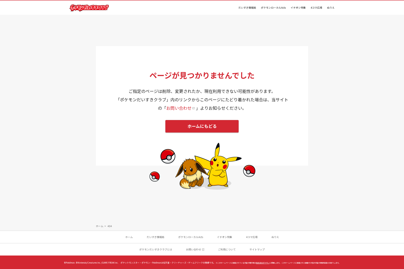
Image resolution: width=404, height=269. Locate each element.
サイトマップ (257, 249)
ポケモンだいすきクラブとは (155, 249)
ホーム (99, 226)
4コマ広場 (316, 7)
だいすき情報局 (247, 7)
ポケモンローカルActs (273, 7)
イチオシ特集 (298, 7)
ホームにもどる (202, 126)
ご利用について (227, 249)
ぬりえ (331, 7)
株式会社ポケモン (263, 263)
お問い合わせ (178, 108)
